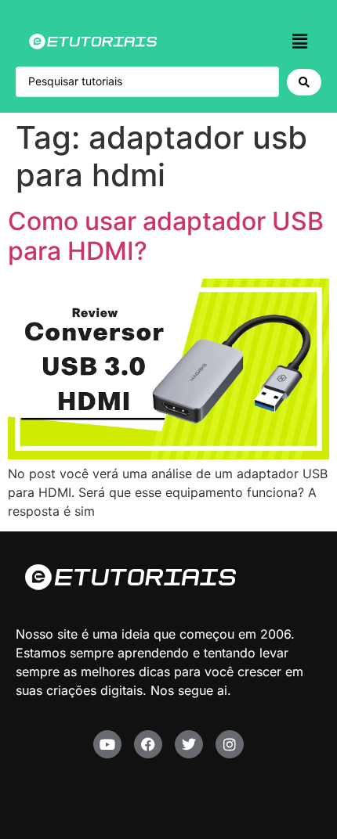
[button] (300, 41)
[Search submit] (304, 82)
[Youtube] (107, 744)
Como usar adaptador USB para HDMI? (166, 236)
